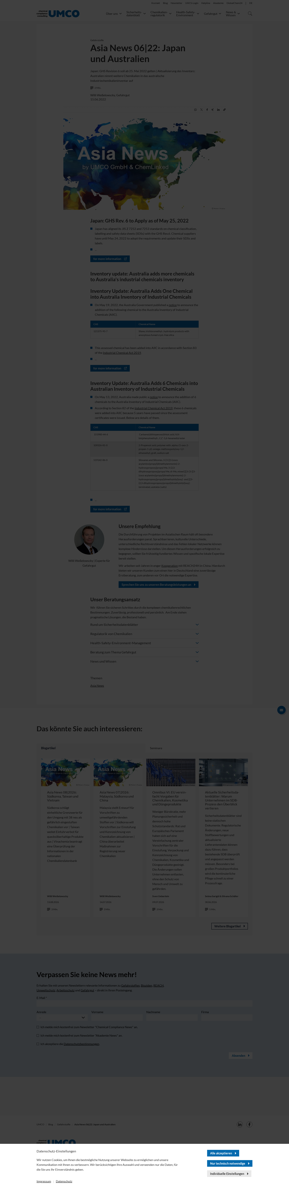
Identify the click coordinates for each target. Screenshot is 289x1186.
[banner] (144, 593)
